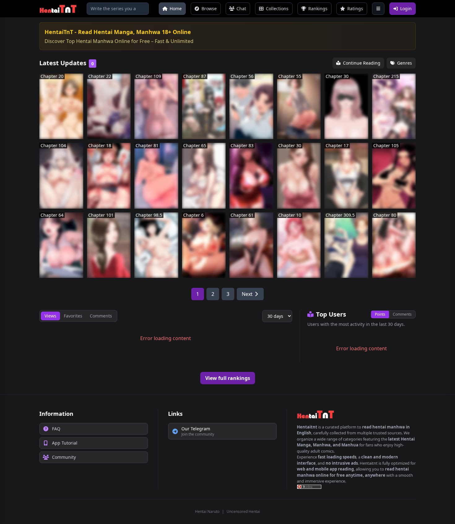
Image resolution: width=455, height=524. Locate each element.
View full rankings (227, 378)
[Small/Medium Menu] (378, 8)
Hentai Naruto (207, 511)
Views (50, 316)
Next (247, 294)
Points (380, 314)
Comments (402, 314)
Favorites (73, 316)
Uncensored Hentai (243, 511)
